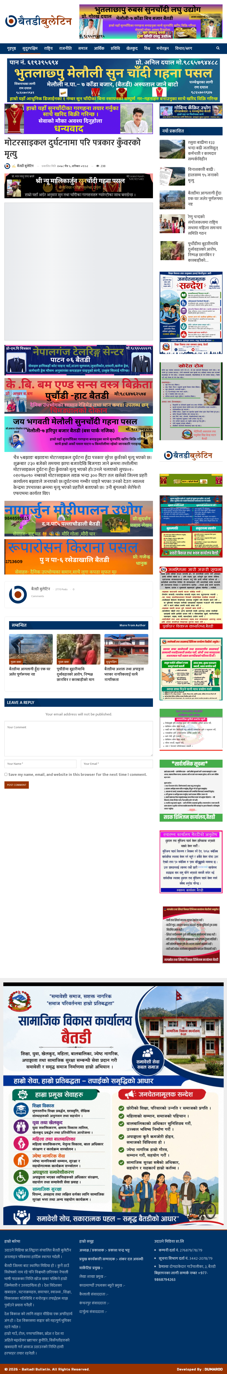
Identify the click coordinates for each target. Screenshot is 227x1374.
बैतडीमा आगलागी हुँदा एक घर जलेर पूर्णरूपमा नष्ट (205, 199)
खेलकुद (132, 48)
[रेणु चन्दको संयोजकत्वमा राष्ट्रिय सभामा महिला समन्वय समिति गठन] (172, 223)
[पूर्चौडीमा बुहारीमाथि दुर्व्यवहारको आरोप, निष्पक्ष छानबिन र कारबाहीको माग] (78, 649)
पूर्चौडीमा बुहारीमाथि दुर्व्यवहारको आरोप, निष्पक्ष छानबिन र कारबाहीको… (203, 252)
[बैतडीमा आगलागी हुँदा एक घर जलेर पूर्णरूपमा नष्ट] (31, 649)
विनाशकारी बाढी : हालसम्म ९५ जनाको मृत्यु (203, 175)
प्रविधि (115, 48)
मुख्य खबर (16, 661)
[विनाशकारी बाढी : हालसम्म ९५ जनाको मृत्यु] (172, 176)
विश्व (147, 48)
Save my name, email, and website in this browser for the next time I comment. (77, 774)
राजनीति (65, 48)
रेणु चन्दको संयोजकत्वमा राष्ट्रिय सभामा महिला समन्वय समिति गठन (205, 225)
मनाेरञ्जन (163, 48)
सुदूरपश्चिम (30, 48)
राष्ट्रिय (48, 48)
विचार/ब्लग (183, 48)
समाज (83, 48)
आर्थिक (99, 48)
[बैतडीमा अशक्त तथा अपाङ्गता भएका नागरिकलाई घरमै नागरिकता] (126, 649)
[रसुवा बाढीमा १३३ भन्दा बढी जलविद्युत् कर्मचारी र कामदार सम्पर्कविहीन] (172, 149)
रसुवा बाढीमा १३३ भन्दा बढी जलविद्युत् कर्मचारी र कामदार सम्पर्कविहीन (203, 151)
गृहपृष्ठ (11, 48)
